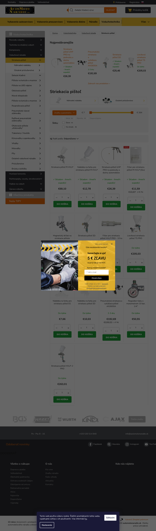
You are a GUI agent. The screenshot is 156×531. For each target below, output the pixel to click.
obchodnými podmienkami (96, 288)
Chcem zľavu (96, 278)
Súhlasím (110, 517)
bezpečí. (105, 284)
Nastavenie (47, 525)
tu (86, 518)
